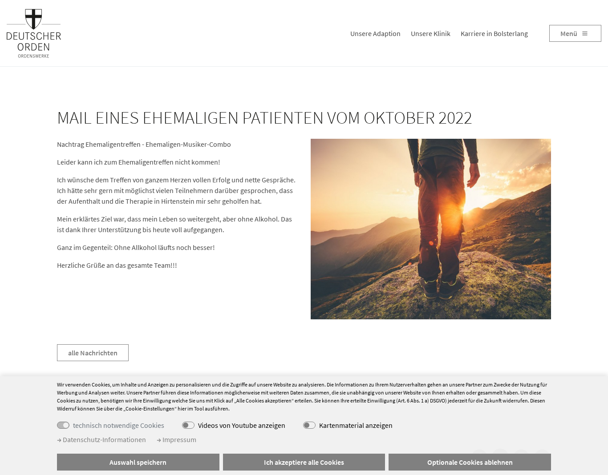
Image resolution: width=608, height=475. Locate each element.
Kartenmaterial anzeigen (356, 425)
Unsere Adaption (375, 33)
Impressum (178, 439)
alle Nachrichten (93, 352)
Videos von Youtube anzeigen (241, 425)
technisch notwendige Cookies (118, 425)
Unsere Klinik (430, 33)
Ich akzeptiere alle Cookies (304, 462)
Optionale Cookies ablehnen (470, 462)
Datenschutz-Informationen (103, 439)
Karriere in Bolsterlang (494, 33)
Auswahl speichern (137, 462)
